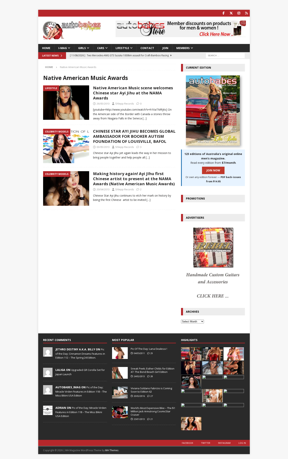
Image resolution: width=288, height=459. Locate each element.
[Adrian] (48, 413)
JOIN (165, 48)
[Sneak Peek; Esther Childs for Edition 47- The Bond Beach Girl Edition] (120, 373)
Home (46, 48)
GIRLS (82, 48)
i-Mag (62, 48)
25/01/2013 (139, 419)
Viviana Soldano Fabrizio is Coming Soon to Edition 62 (151, 390)
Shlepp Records (124, 103)
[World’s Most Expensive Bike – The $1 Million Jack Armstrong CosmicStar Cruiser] (120, 412)
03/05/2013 (103, 147)
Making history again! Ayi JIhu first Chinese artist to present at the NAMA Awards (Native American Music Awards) (134, 178)
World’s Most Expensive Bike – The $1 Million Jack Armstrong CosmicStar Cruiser (153, 411)
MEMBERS (183, 48)
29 (151, 353)
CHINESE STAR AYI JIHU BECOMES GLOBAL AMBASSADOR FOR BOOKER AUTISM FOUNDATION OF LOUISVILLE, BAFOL (134, 136)
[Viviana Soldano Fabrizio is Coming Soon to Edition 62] (120, 392)
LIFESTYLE (122, 48)
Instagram (224, 442)
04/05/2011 (139, 353)
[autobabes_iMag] (48, 392)
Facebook (187, 442)
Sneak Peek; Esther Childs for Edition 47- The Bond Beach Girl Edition (152, 370)
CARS (100, 48)
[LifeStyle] (66, 102)
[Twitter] (231, 13)
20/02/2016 (139, 396)
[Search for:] (225, 55)
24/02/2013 (139, 376)
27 (151, 396)
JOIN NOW (213, 170)
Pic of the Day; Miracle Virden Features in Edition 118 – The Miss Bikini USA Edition (81, 391)
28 (151, 376)
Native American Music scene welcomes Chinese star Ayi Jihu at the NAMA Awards (133, 93)
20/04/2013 (103, 189)
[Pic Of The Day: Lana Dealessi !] (120, 353)
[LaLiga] (48, 375)
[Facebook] (223, 13)
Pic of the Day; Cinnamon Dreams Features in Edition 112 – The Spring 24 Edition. (80, 353)
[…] (145, 118)
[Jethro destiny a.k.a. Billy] (48, 354)
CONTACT (147, 48)
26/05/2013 (103, 103)
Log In (242, 442)
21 (151, 419)
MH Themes (111, 450)
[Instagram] (238, 13)
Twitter (205, 442)
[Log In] (246, 13)
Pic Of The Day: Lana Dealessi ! (149, 349)
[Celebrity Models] (66, 146)
